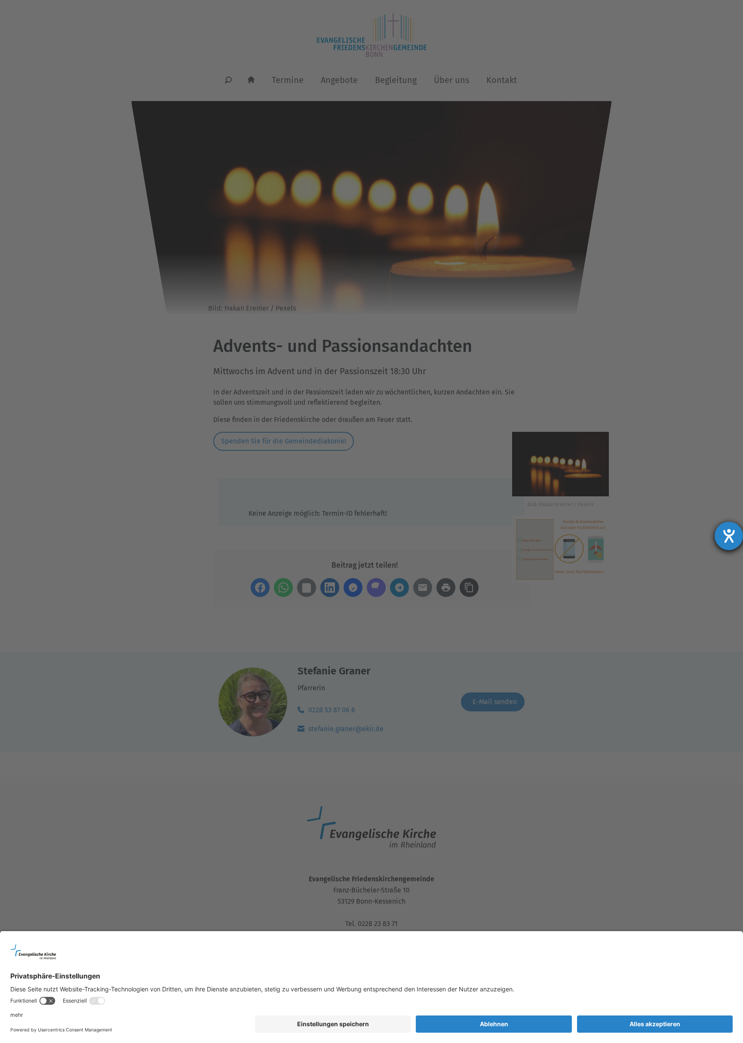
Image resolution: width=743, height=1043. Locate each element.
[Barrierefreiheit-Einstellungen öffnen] (729, 536)
